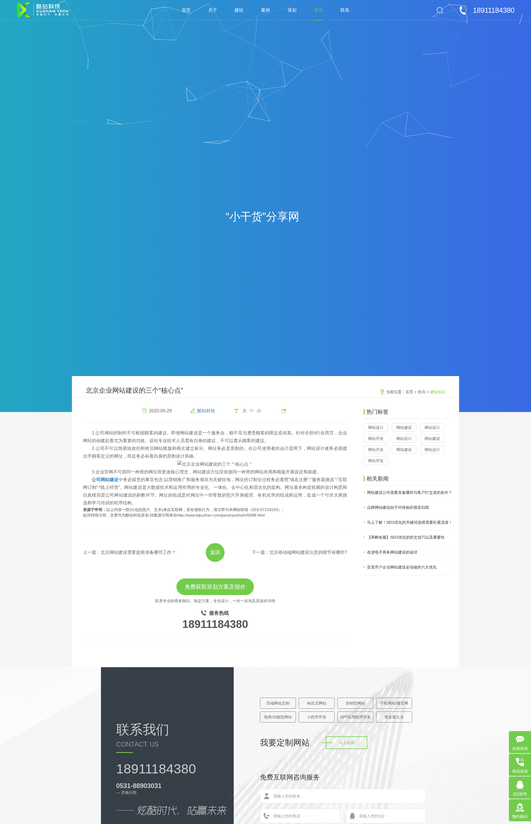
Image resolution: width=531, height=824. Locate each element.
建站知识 (437, 392)
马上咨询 (346, 742)
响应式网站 (316, 703)
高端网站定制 (278, 703)
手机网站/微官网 (394, 703)
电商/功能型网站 (278, 717)
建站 (239, 10)
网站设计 (376, 427)
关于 (212, 10)
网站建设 (404, 427)
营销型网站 (355, 703)
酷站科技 (206, 410)
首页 (186, 10)
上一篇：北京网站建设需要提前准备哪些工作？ (129, 552)
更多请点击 (394, 717)
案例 (265, 10)
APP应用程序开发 (355, 717)
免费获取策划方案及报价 (215, 587)
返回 (215, 552)
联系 (344, 10)
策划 (292, 10)
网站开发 (376, 438)
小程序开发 (316, 717)
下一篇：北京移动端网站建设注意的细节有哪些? (299, 552)
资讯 (318, 10)
